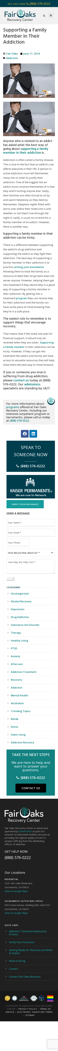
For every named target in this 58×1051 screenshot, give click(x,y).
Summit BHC (25, 831)
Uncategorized (20, 593)
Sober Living (18, 734)
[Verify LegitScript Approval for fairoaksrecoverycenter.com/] (41, 998)
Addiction (12, 58)
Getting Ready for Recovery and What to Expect (30, 951)
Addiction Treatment (24, 672)
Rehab (14, 719)
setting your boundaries (29, 267)
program (21, 298)
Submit (10, 578)
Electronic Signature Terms (35, 1012)
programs (12, 407)
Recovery (16, 679)
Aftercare (17, 664)
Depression (17, 609)
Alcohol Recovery (21, 601)
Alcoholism (17, 703)
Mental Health (19, 695)
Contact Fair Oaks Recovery (25, 976)
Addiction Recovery (22, 742)
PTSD (14, 648)
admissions (32, 384)
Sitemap (30, 1015)
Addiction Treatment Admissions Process (28, 933)
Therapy (16, 632)
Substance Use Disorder (25, 625)
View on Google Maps (16, 891)
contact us (21, 380)
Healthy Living (19, 640)
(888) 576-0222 (40, 4)
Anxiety (15, 656)
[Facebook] (25, 434)
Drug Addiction (20, 617)
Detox (14, 726)
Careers (13, 968)
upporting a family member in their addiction (25, 150)
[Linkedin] (33, 434)
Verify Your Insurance (21, 942)
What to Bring (17, 961)
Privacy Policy (28, 1009)
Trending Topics (20, 711)
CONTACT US (31, 788)
